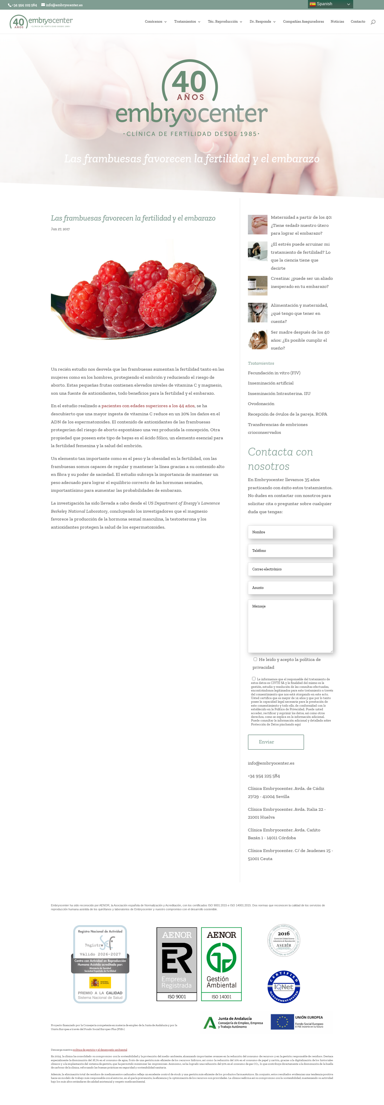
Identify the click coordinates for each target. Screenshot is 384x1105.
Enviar (266, 741)
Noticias (337, 22)
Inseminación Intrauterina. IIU (279, 393)
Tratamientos (185, 22)
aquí (298, 724)
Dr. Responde (260, 22)
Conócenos (153, 22)
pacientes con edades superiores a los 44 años (148, 406)
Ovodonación (261, 403)
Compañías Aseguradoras (303, 22)
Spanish (324, 4)
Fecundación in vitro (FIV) (274, 373)
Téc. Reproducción (223, 22)
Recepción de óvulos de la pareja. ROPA (287, 414)
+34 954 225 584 (264, 776)
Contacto (358, 22)
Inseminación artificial (271, 383)
